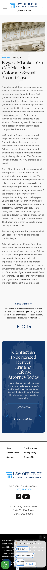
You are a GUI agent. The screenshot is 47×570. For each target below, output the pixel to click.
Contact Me (29, 457)
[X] (24, 327)
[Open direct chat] (40, 537)
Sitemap (10, 457)
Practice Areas (30, 448)
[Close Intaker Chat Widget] (44, 537)
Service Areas (13, 452)
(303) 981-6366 (24, 10)
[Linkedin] (29, 327)
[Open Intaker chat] (17, 568)
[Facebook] (18, 327)
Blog (9, 448)
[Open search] (42, 7)
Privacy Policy (30, 452)
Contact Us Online (23, 419)
